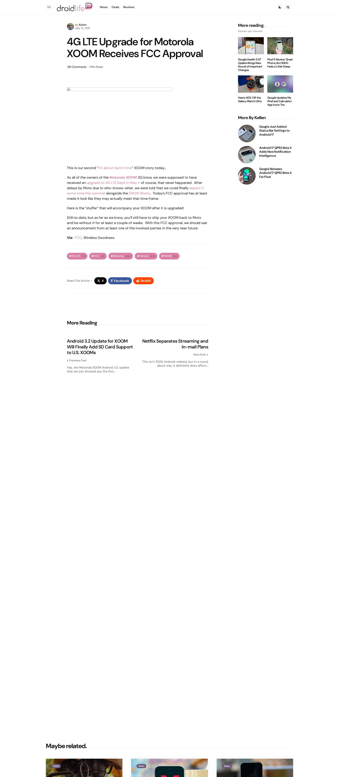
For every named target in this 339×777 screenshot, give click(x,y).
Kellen (83, 25)
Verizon (147, 256)
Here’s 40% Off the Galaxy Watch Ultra (250, 99)
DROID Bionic (139, 193)
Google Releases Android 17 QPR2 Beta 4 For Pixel (275, 173)
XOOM (170, 256)
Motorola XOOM (123, 177)
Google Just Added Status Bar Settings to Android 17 (274, 131)
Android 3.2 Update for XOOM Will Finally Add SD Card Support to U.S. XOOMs (100, 346)
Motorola (122, 256)
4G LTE (78, 256)
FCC (78, 237)
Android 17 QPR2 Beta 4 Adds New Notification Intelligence (275, 152)
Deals (56, 766)
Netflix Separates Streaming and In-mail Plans (175, 344)
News (141, 766)
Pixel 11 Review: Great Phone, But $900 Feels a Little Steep (280, 63)
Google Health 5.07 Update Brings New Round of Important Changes (250, 65)
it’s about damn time (115, 168)
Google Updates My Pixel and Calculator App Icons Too (279, 101)
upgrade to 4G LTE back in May (112, 182)
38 (76, 67)
